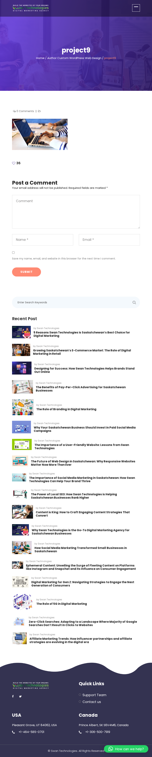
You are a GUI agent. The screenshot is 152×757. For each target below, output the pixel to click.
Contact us (91, 701)
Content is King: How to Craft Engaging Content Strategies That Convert (83, 513)
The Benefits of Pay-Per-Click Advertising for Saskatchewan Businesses (81, 388)
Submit (26, 272)
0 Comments (25, 111)
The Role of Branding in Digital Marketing (66, 409)
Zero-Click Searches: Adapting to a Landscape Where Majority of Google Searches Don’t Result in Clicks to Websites (83, 623)
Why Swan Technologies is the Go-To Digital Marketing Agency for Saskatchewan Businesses (81, 531)
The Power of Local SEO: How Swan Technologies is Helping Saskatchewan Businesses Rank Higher (74, 496)
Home (40, 58)
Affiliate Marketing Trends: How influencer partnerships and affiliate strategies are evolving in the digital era (80, 640)
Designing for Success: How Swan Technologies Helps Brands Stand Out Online (84, 370)
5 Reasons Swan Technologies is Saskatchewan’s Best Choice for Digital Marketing (82, 334)
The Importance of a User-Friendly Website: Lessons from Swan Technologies (81, 446)
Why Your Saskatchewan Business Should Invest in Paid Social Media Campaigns (85, 429)
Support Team (94, 695)
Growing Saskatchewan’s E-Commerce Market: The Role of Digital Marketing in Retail (82, 352)
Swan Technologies (48, 328)
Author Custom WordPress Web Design (74, 58)
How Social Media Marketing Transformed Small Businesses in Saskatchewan (80, 549)
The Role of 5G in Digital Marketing (61, 604)
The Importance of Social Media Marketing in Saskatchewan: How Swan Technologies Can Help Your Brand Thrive (82, 479)
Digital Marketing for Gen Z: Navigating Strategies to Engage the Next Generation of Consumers (82, 583)
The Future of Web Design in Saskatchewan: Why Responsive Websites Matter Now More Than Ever (83, 463)
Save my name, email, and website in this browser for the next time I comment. (64, 258)
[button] (126, 749)
